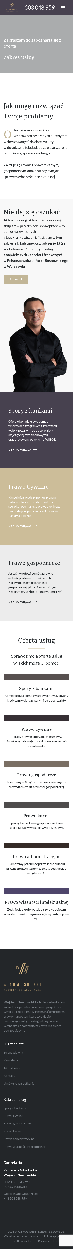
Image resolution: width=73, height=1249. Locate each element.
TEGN (55, 1241)
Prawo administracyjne (19, 1138)
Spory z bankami (15, 1108)
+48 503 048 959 (15, 1198)
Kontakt (9, 1075)
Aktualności (12, 1068)
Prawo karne (12, 1131)
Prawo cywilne (13, 1115)
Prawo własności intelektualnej (24, 1146)
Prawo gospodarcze (17, 1123)
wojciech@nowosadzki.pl (21, 1193)
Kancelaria (11, 1060)
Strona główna (13, 1052)
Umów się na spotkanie (19, 1083)
